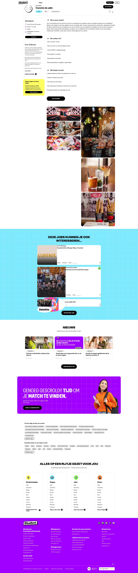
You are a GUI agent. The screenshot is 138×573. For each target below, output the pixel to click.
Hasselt (28, 497)
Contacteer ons (54, 543)
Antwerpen (29, 487)
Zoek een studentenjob (28, 536)
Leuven (28, 502)
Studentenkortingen (28, 550)
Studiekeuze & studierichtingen (31, 545)
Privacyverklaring (69, 568)
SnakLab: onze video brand (108, 534)
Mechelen (28, 504)
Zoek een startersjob (28, 540)
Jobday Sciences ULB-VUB (78, 540)
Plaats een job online (56, 538)
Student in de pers (106, 538)
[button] (34, 70)
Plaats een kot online (56, 549)
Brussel (28, 492)
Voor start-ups (54, 536)
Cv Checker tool (27, 552)
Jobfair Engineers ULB (77, 542)
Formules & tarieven (56, 534)
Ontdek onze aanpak (56, 531)
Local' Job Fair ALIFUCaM (78, 545)
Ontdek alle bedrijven (28, 543)
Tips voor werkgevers (56, 541)
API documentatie (106, 543)
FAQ (103, 541)
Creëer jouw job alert (28, 533)
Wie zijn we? (104, 531)
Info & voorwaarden (55, 552)
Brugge (28, 490)
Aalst (27, 485)
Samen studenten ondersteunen (80, 531)
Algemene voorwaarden (57, 568)
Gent (27, 495)
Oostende (28, 507)
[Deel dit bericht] (112, 12)
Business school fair (76, 549)
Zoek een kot (26, 548)
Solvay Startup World (77, 547)
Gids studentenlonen (28, 558)
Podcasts (104, 536)
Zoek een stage (27, 538)
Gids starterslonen (27, 560)
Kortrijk (28, 499)
